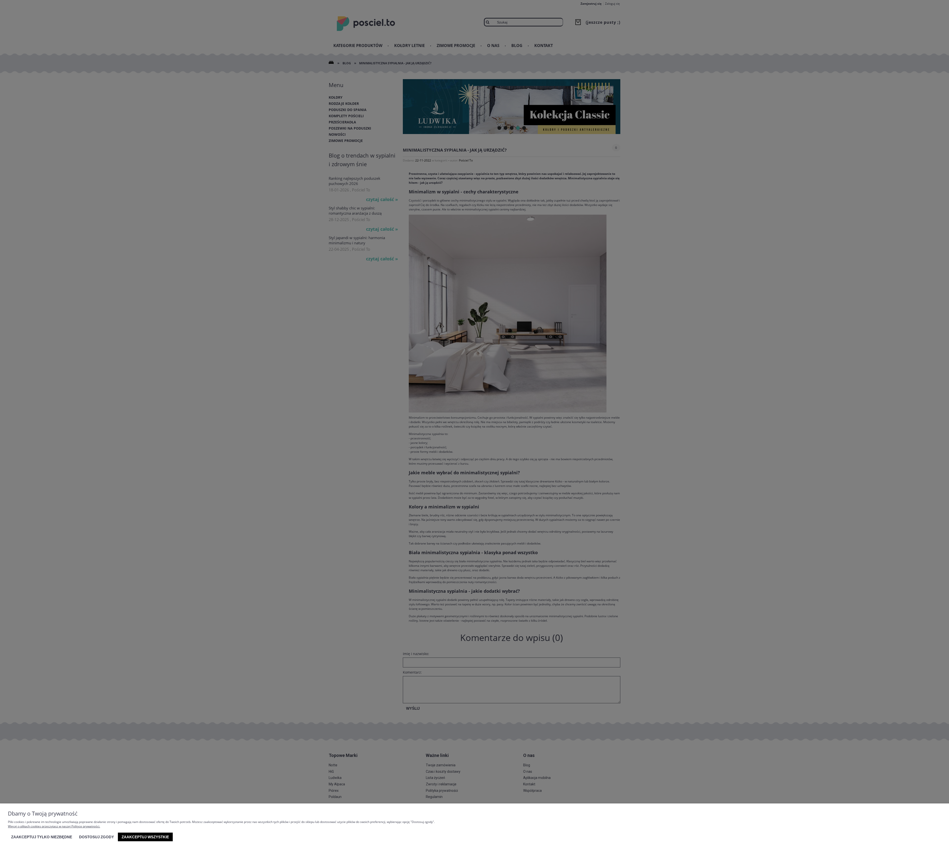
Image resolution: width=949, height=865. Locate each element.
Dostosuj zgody (96, 837)
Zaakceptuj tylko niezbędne (41, 837)
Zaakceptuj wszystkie (145, 837)
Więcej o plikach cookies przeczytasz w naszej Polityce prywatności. (54, 826)
